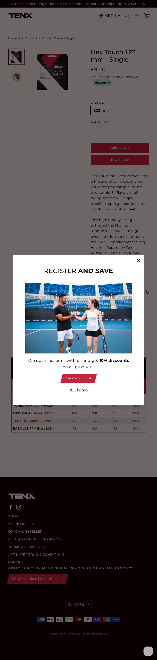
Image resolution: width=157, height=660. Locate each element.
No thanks (78, 390)
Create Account (78, 378)
